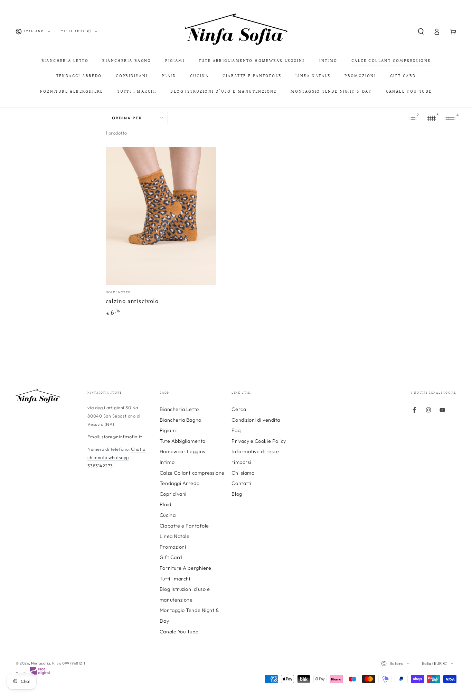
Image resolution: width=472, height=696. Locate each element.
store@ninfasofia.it (122, 436)
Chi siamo (243, 473)
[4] (450, 118)
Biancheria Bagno (180, 420)
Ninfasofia (40, 663)
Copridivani (173, 494)
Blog (237, 494)
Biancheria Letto (179, 409)
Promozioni (173, 547)
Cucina (168, 515)
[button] (421, 31)
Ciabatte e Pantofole (184, 526)
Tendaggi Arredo (179, 483)
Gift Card (171, 557)
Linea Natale (174, 536)
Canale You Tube (179, 632)
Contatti (241, 483)
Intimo (167, 462)
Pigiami (168, 430)
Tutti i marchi (175, 579)
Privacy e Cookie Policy (259, 441)
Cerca (239, 409)
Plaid (165, 504)
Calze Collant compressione (192, 473)
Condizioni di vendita (256, 420)
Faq (236, 430)
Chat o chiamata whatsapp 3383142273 (116, 457)
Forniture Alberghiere (185, 568)
